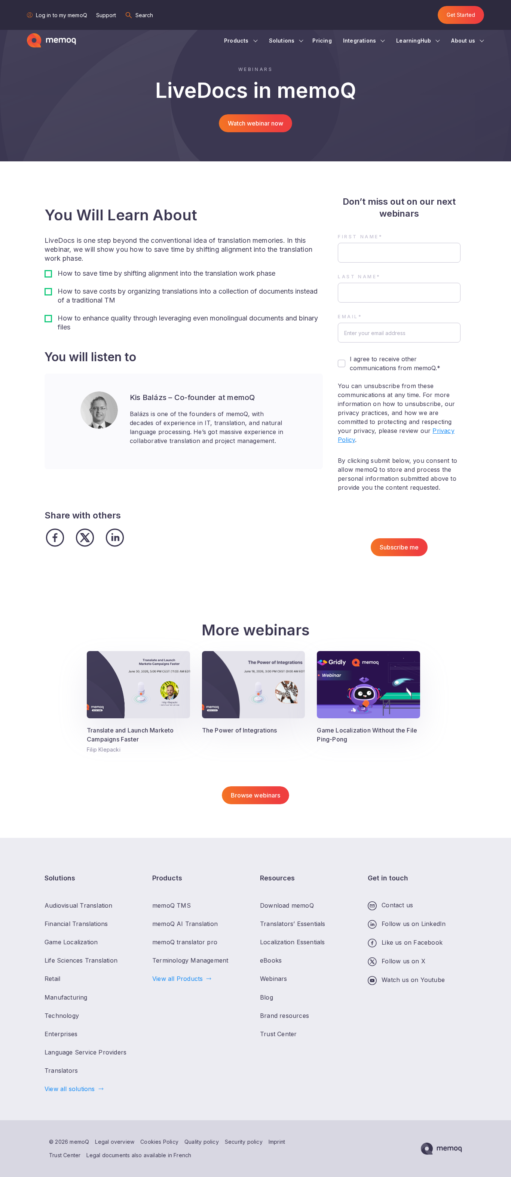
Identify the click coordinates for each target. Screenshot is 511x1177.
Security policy (244, 1142)
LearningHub (413, 40)
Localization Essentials (292, 942)
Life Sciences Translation (81, 960)
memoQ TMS (171, 905)
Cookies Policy (159, 1142)
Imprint (277, 1142)
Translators (61, 1070)
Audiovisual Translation (79, 905)
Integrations (359, 40)
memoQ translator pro (184, 942)
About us (463, 40)
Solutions (282, 40)
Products (236, 40)
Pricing (321, 40)
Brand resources (284, 1015)
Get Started (461, 15)
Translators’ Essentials (292, 923)
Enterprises (61, 1034)
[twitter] (84, 537)
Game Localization (71, 942)
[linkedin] (114, 537)
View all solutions (70, 1089)
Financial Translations (76, 923)
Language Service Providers (85, 1052)
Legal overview (114, 1142)
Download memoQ (287, 905)
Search (144, 15)
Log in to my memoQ (61, 15)
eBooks (271, 960)
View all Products (177, 978)
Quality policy (201, 1142)
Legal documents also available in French (138, 1155)
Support (106, 15)
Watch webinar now (256, 123)
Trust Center (64, 1155)
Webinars (273, 978)
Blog (266, 997)
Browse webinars (255, 795)
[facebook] (55, 537)
